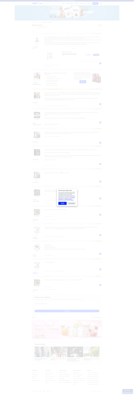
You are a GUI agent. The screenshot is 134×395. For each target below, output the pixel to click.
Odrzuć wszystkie (71, 203)
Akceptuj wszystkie (62, 203)
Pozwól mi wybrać (70, 200)
